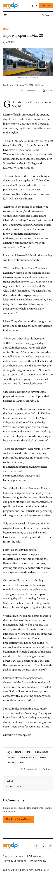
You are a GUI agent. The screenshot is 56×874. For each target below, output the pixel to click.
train (11, 762)
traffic (42, 757)
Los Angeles (41, 752)
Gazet (46, 869)
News (6, 29)
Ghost (37, 869)
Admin (10, 42)
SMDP (13, 869)
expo (28, 752)
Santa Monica (26, 757)
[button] (7, 856)
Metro (11, 757)
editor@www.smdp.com (17, 735)
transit (23, 762)
